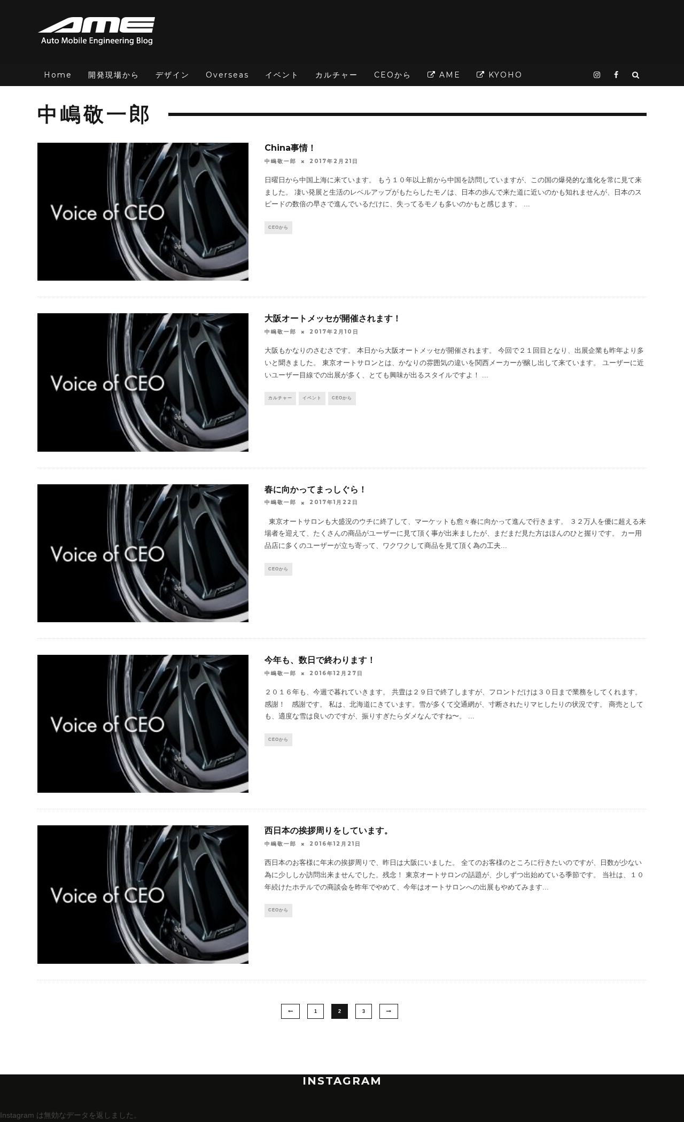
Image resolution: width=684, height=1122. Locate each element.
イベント (282, 75)
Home (58, 75)
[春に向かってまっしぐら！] (142, 553)
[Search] (636, 75)
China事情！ (290, 148)
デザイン (173, 75)
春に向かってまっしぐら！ (316, 489)
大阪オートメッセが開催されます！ (333, 318)
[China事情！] (142, 212)
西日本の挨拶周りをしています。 (329, 830)
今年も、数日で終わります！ (320, 660)
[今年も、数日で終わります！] (142, 724)
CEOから (392, 75)
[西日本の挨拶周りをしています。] (142, 894)
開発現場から (113, 75)
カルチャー (336, 75)
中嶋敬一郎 (281, 161)
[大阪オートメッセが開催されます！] (142, 382)
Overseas (227, 75)
